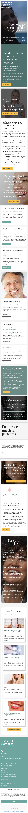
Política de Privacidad (15, 811)
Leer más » (6, 640)
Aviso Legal (22, 811)
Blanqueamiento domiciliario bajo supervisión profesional (12, 713)
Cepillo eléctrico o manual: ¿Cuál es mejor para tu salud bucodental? (13, 631)
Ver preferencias (14, 808)
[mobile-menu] (23, 4)
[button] (26, 789)
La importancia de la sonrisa (11, 686)
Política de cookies (7, 811)
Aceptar (14, 801)
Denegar (14, 805)
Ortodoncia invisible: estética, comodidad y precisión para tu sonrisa (13, 658)
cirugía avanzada (18, 216)
